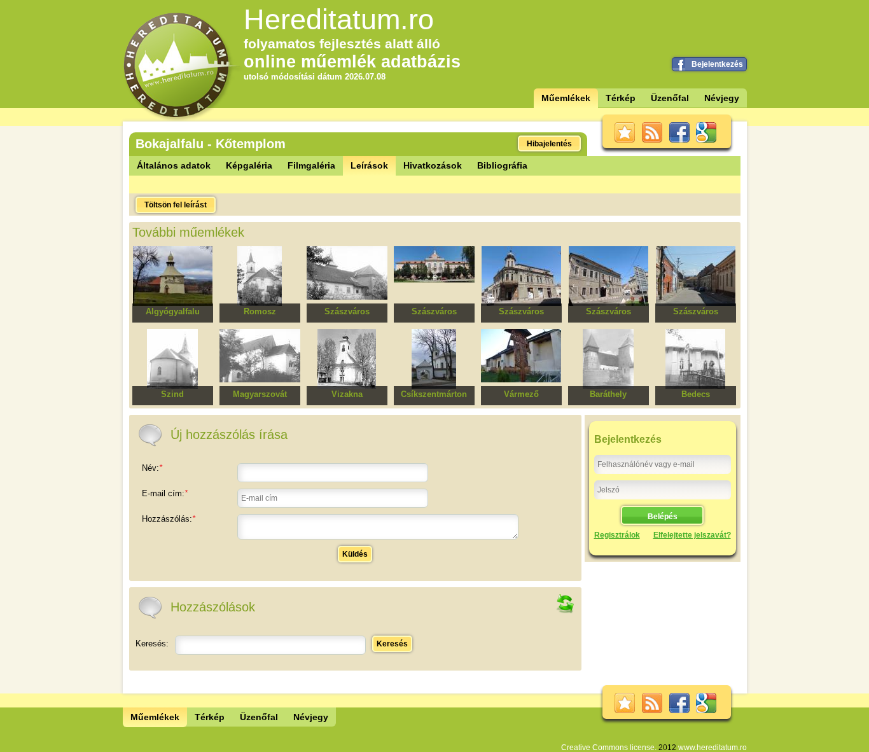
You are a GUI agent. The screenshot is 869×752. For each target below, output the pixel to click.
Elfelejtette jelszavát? (692, 535)
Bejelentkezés (717, 64)
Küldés (355, 554)
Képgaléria (249, 165)
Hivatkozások (432, 165)
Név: (152, 468)
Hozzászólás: (168, 519)
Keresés (392, 643)
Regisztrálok (617, 535)
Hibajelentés (549, 143)
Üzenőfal (670, 98)
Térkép (621, 98)
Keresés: (152, 643)
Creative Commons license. (609, 747)
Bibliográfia (502, 165)
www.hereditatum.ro (712, 747)
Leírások (369, 165)
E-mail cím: (165, 493)
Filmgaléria (311, 165)
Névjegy (721, 98)
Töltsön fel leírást (175, 204)
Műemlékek (565, 98)
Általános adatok (174, 165)
